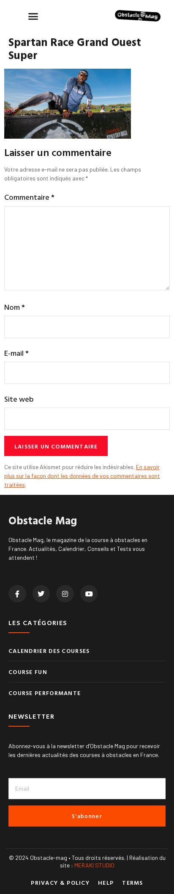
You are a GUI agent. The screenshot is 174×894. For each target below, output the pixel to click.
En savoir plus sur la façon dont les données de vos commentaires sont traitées (82, 475)
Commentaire (29, 197)
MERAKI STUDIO (94, 865)
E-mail (16, 353)
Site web (19, 399)
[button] (33, 16)
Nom (14, 307)
